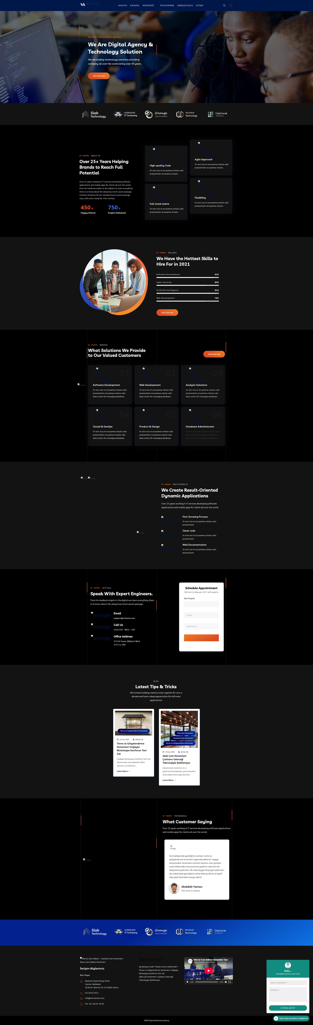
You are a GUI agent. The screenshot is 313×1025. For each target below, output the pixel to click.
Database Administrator (200, 426)
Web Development (150, 384)
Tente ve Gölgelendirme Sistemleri (133, 731)
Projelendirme (167, 5)
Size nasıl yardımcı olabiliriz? (290, 1019)
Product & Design (149, 426)
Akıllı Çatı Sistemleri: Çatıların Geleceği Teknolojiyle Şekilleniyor (176, 759)
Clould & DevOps (102, 426)
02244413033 (91, 993)
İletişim (199, 5)
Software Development (106, 384)
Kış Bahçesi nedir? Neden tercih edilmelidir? (158, 966)
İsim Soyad (189, 598)
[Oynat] (187, 982)
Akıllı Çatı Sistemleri (185, 733)
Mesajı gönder (289, 1008)
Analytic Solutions (196, 384)
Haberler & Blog (185, 5)
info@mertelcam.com (94, 998)
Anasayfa (122, 5)
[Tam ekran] (230, 982)
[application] (208, 970)
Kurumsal (135, 5)
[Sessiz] (226, 982)
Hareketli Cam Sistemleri (183, 738)
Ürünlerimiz (148, 5)
